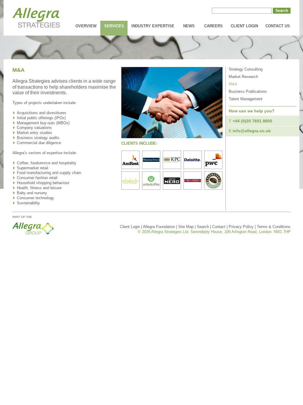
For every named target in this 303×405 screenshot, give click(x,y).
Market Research (243, 76)
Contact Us (277, 26)
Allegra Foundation (159, 226)
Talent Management (245, 99)
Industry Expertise (152, 26)
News (189, 26)
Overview (85, 26)
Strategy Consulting (245, 69)
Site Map (186, 226)
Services (114, 26)
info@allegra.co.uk (252, 130)
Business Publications (248, 91)
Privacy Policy (241, 226)
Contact (218, 226)
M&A (233, 84)
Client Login (244, 26)
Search (203, 226)
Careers (213, 26)
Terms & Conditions (274, 226)
